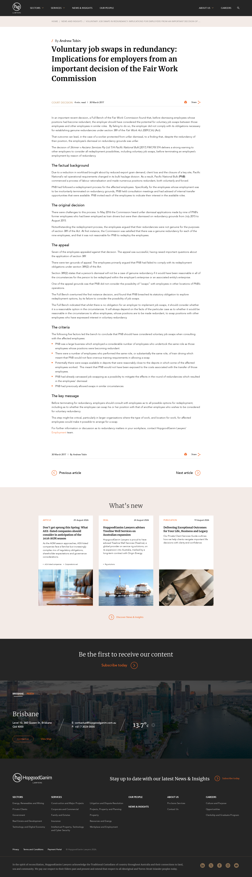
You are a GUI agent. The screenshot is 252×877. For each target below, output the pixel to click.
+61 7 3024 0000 (85, 727)
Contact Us (172, 809)
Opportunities (213, 809)
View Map (46, 739)
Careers (211, 797)
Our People (135, 797)
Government (19, 815)
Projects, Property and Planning (105, 809)
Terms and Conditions (33, 850)
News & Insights (138, 806)
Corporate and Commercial (65, 809)
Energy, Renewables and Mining (28, 803)
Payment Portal (55, 850)
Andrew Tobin (70, 41)
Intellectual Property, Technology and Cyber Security (67, 828)
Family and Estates (60, 815)
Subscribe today (114, 665)
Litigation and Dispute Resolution (106, 803)
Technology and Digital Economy (29, 826)
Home (55, 21)
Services (56, 797)
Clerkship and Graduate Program (222, 815)
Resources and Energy (101, 821)
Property (94, 815)
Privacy (16, 850)
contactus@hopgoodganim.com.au (95, 723)
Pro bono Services (176, 803)
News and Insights (71, 21)
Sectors (18, 797)
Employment (59, 432)
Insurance (56, 821)
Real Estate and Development (27, 821)
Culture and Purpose (216, 803)
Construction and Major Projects (67, 803)
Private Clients (20, 809)
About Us (173, 797)
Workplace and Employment (104, 826)
